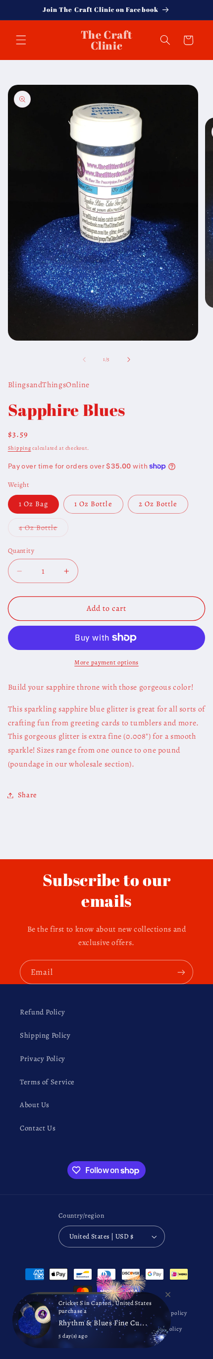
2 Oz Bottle (158, 504)
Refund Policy (42, 1012)
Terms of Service (47, 1082)
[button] (20, 40)
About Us (35, 1105)
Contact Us (37, 1128)
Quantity (21, 550)
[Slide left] (84, 359)
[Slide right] (129, 359)
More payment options (106, 662)
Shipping (19, 448)
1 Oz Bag (33, 504)
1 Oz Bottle (93, 504)
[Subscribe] (181, 972)
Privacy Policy (42, 1059)
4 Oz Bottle (44, 529)
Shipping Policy (45, 1035)
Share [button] (27, 795)
